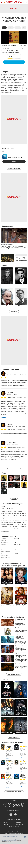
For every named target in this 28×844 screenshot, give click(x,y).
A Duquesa (7, 604)
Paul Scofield (8, 50)
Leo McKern (23, 50)
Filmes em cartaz (8, 14)
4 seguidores (10, 426)
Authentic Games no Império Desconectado (23, 776)
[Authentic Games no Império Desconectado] (16, 776)
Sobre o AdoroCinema (6, 831)
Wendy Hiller (15, 50)
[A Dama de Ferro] (21, 576)
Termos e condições (21, 831)
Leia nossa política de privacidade (11, 841)
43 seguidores (10, 374)
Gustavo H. (10, 392)
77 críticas (16, 374)
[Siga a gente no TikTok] (18, 805)
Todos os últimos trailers (14, 737)
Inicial (3, 14)
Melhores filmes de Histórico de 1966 (13, 607)
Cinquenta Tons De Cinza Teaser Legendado (21, 714)
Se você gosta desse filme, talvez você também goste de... (14, 565)
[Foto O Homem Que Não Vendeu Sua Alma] (4, 478)
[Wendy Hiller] (21, 275)
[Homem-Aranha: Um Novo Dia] (3, 747)
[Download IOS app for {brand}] (11, 814)
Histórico (3, 47)
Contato (14, 831)
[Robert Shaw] (21, 296)
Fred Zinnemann (9, 49)
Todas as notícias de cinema (14, 674)
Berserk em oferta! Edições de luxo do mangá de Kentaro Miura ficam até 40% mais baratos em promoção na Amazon (21, 631)
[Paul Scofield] (7, 275)
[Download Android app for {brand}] (16, 814)
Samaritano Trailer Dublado (21, 697)
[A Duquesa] (7, 595)
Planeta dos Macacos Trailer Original (7, 714)
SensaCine (5, 824)
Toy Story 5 (9, 760)
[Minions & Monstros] (3, 776)
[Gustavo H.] (3, 393)
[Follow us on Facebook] (5, 805)
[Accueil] (13, 2)
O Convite (22, 760)
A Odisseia (22, 745)
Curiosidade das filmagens (12, 504)
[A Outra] (7, 576)
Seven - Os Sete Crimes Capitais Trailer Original (7, 732)
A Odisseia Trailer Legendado (21, 732)
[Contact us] (23, 805)
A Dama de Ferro (21, 584)
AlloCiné (5, 822)
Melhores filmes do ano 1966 (12, 605)
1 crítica (15, 426)
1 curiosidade (17, 546)
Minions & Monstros (8, 775)
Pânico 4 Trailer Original (7, 697)
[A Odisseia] (16, 747)
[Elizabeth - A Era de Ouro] (21, 595)
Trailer (7, 758)
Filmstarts (18, 822)
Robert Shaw (21, 305)
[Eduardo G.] (3, 425)
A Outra (7, 584)
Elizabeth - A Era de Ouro (21, 604)
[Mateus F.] (3, 373)
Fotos (4, 473)
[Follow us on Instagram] (14, 805)
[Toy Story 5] (3, 762)
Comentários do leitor (10, 369)
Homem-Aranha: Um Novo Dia (9, 746)
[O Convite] (16, 762)
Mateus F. (10, 373)
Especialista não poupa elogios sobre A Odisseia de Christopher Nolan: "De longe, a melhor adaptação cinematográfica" (21, 667)
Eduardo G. (10, 424)
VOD (2, 151)
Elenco (4, 266)
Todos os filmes (15, 14)
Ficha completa (14, 311)
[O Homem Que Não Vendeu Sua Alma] (14, 37)
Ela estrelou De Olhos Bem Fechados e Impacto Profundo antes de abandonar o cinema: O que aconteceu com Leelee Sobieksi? (21, 658)
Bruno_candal (11, 442)
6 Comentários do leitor (14, 467)
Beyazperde (19, 824)
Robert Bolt (22, 49)
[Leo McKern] (7, 296)
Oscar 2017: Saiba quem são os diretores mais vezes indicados (21, 259)
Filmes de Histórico (23, 14)
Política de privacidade (10, 833)
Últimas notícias (8, 226)
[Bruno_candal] (3, 443)
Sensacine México (12, 826)
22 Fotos (14, 498)
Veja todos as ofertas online (14, 168)
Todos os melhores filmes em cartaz (14, 791)
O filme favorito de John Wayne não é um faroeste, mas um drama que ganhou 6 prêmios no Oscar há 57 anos (13, 247)
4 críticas (9, 394)
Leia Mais (3, 417)
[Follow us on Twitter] (10, 805)
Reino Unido (16, 538)
